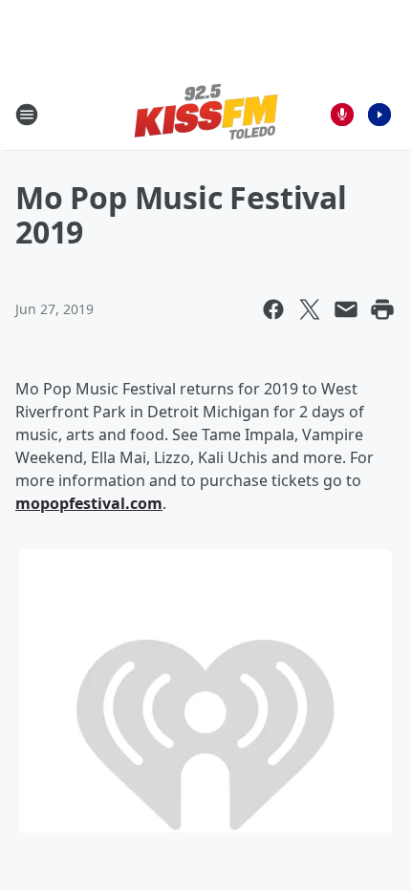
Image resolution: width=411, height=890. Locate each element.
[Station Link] (206, 114)
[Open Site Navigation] (26, 114)
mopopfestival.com (88, 503)
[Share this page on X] (309, 309)
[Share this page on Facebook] (273, 309)
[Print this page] (382, 309)
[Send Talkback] (342, 114)
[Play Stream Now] (379, 114)
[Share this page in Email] (346, 309)
